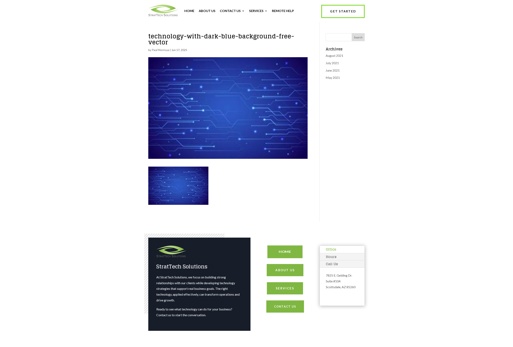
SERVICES (256, 11)
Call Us (332, 264)
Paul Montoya (160, 50)
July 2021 (332, 63)
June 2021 (333, 70)
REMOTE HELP (283, 11)
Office (331, 249)
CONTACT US (230, 11)
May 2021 (333, 77)
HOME (189, 11)
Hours (331, 257)
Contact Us (285, 306)
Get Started (343, 11)
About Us (285, 270)
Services (285, 288)
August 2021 (334, 55)
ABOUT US (207, 11)
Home (285, 252)
